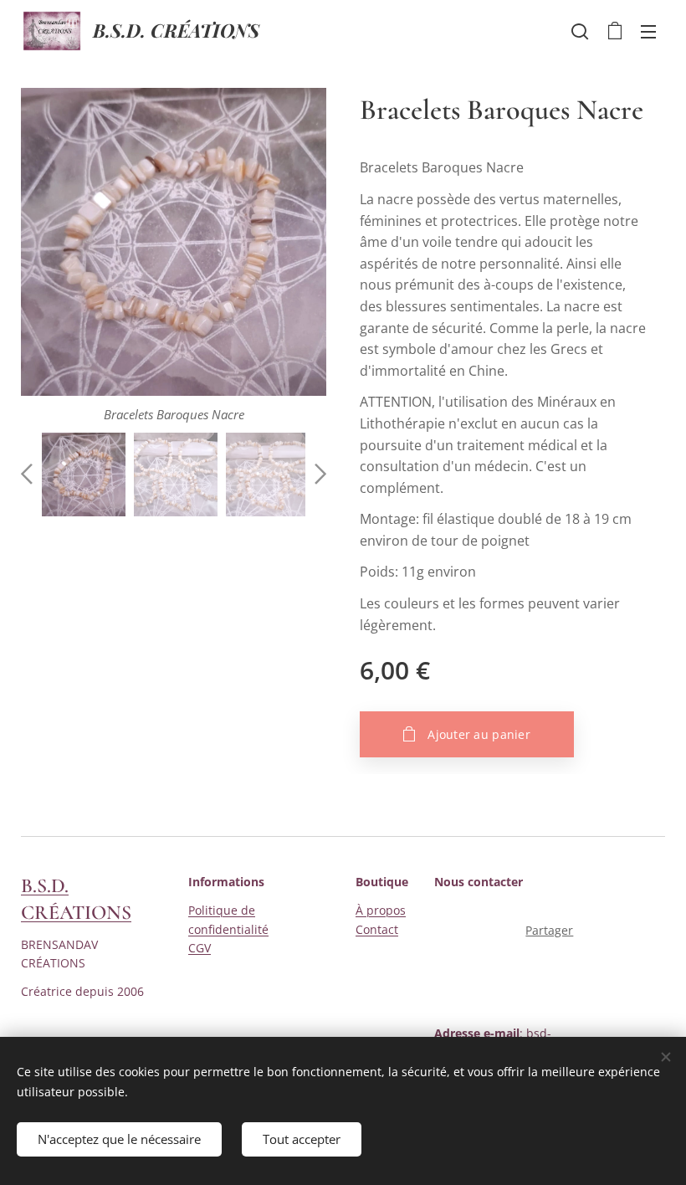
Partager (549, 930)
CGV (199, 948)
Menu (648, 31)
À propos (381, 910)
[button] (579, 31)
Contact (377, 929)
